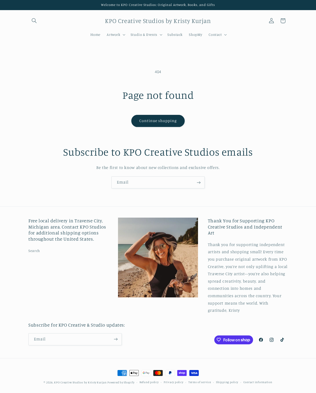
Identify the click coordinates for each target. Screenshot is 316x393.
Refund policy (149, 382)
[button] (34, 20)
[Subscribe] (198, 182)
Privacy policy (173, 382)
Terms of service (199, 382)
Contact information (257, 382)
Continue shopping (158, 120)
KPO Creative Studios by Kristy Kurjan (80, 382)
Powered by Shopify (120, 382)
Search (34, 250)
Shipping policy (227, 382)
